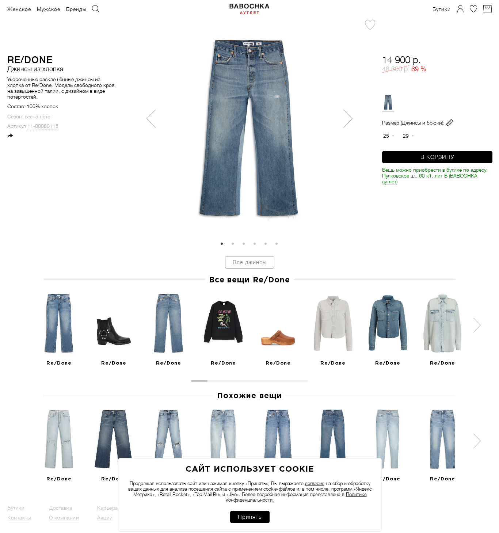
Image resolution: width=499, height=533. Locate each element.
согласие (314, 483)
